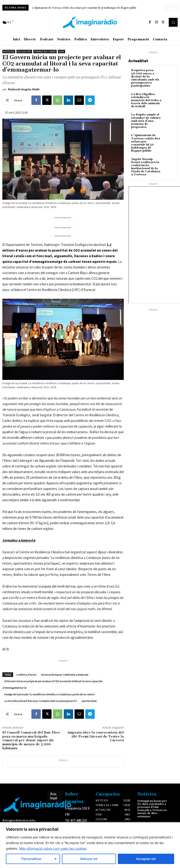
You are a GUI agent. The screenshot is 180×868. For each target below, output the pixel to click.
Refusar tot (89, 859)
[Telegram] (90, 100)
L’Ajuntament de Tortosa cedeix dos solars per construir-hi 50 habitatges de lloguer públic (84, 8)
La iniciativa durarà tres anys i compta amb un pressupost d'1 (40, 701)
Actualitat (24, 51)
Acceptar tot (146, 859)
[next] (175, 8)
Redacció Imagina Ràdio (23, 89)
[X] (163, 22)
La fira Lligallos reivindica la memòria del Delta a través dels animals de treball (146, 100)
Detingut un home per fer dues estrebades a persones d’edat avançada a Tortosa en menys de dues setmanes (152, 808)
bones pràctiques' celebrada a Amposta (64, 674)
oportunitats (89, 701)
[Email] (79, 100)
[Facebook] (150, 22)
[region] (90, 845)
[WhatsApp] (57, 100)
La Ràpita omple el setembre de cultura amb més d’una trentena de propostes (146, 121)
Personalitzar (31, 859)
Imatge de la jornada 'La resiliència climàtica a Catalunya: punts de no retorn (49, 694)
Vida (61, 51)
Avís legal (53, 796)
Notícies (8, 51)
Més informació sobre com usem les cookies (52, 848)
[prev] (167, 8)
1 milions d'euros (26, 674)
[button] (173, 22)
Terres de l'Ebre (45, 51)
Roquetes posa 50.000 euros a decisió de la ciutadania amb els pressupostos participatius (145, 78)
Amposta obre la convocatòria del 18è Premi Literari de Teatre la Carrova (95, 736)
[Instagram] (156, 22)
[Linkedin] (68, 100)
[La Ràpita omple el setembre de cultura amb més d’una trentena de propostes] (169, 119)
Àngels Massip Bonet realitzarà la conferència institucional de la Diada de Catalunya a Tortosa (145, 166)
